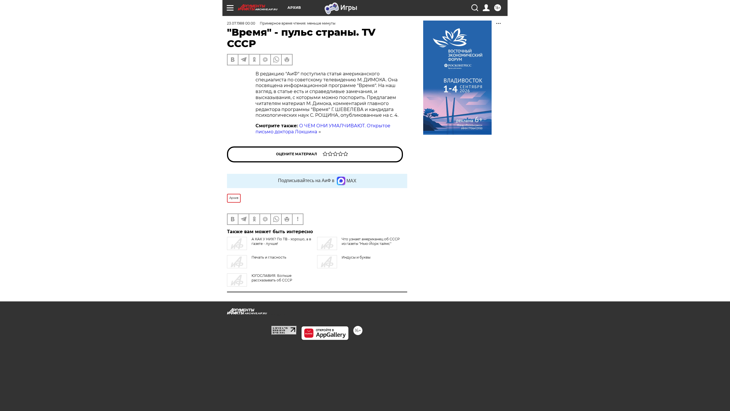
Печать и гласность (269, 257)
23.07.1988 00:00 (241, 23)
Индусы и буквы (356, 257)
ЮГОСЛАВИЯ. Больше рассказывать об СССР (272, 277)
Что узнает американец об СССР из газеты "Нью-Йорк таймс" (371, 241)
